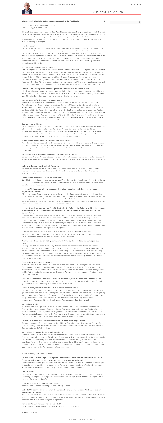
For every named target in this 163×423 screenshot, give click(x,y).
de (132, 5)
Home (38, 5)
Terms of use (82, 419)
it (137, 5)
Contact (72, 5)
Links (69, 419)
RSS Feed (89, 419)
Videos (51, 5)
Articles (44, 5)
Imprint (74, 419)
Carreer (65, 5)
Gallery (58, 5)
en (140, 5)
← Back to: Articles (29, 412)
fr (134, 5)
